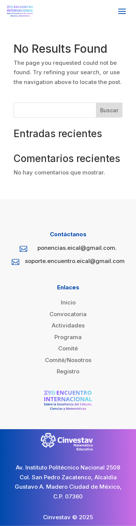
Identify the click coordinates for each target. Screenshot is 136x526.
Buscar (109, 110)
